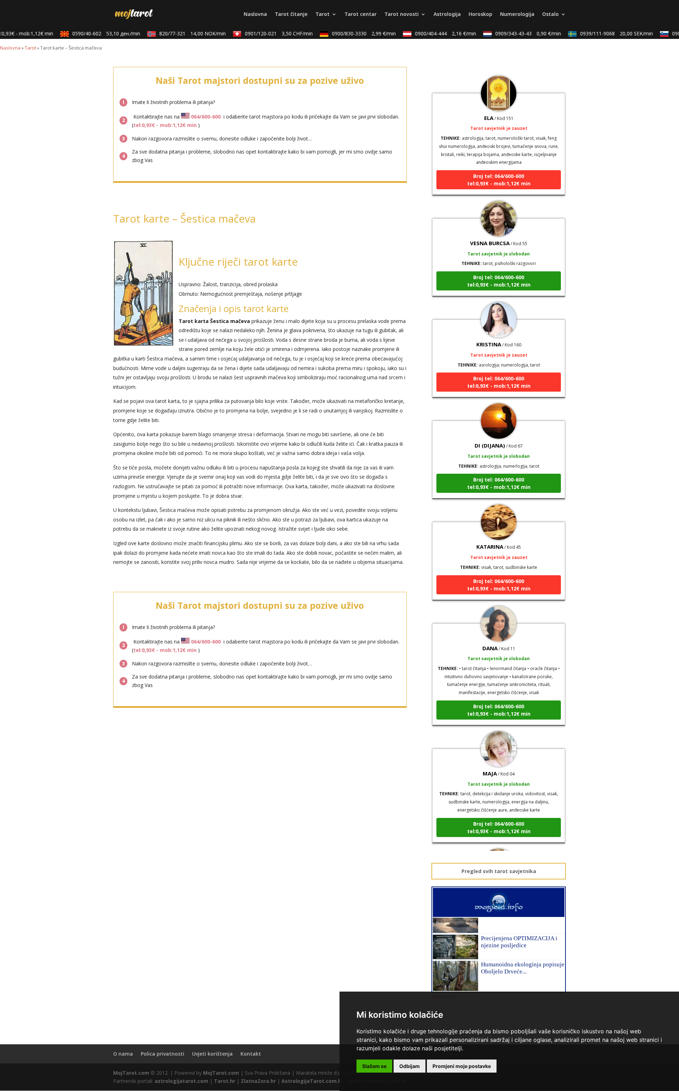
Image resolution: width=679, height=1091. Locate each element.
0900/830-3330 (354, 33)
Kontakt (250, 1053)
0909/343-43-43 (518, 33)
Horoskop (480, 14)
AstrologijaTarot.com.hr (312, 1081)
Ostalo (550, 14)
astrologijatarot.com (181, 1081)
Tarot (322, 14)
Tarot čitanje (291, 14)
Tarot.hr (224, 1081)
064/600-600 (206, 116)
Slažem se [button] (374, 1066)
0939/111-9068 (606, 33)
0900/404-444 (435, 33)
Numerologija (517, 14)
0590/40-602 (96, 33)
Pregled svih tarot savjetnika (499, 871)
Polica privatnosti (162, 1053)
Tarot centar (360, 14)
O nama (123, 1053)
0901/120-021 (269, 33)
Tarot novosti (401, 14)
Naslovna (255, 14)
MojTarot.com (131, 1072)
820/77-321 (182, 33)
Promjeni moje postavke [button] (462, 1066)
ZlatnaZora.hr (258, 1081)
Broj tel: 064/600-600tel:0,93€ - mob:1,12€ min (498, 165)
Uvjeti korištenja (212, 1053)
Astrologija (447, 14)
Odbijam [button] (409, 1066)
